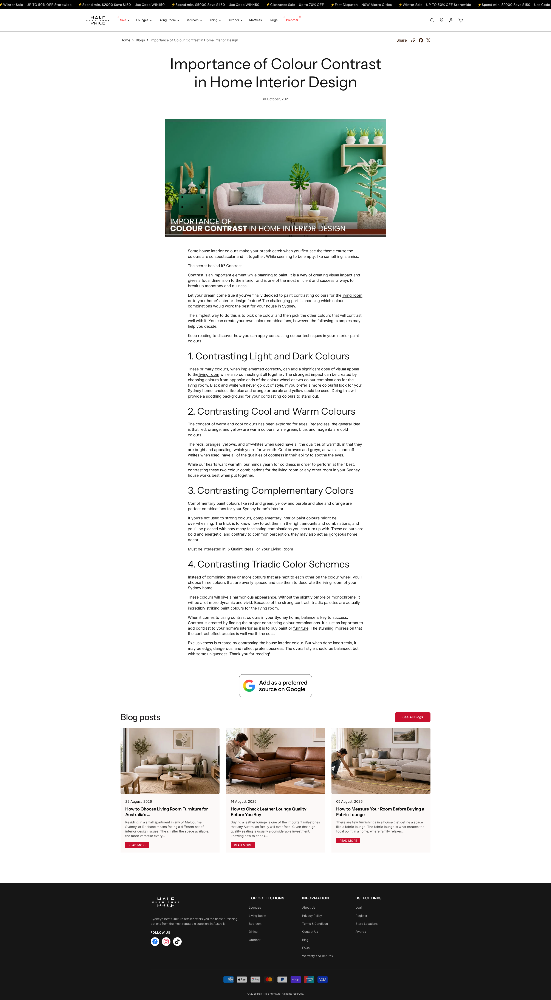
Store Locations (367, 923)
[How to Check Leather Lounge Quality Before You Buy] (275, 761)
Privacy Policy (312, 915)
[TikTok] (177, 941)
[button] (124, 20)
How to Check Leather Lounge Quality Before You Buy (268, 811)
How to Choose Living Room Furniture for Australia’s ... (166, 811)
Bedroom (255, 923)
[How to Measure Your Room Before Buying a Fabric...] (380, 761)
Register (361, 915)
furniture (300, 628)
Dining (253, 931)
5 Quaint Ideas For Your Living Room (260, 549)
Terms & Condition (315, 923)
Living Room (257, 915)
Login (359, 907)
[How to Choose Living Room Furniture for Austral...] (170, 761)
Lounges (255, 907)
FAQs (306, 948)
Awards (361, 931)
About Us (308, 907)
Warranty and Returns (317, 956)
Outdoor (254, 940)
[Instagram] (166, 941)
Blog (305, 940)
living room (352, 295)
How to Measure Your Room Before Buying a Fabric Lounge (380, 811)
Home (125, 40)
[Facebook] (155, 941)
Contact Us (310, 931)
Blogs (140, 40)
